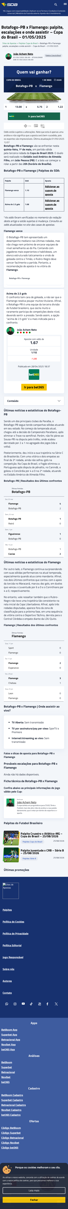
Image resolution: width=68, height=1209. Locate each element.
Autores (7, 981)
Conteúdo (12, 401)
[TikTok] (31, 1004)
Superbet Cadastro (12, 1100)
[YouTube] (23, 1004)
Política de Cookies (13, 921)
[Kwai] (40, 1004)
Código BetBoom (11, 1128)
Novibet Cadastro (11, 1110)
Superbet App (9, 1035)
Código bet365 (9, 1148)
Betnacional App (10, 1040)
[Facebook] (48, 1004)
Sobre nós (8, 969)
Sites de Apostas (9, 43)
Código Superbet (11, 1133)
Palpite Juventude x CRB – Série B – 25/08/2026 (42, 851)
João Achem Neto (23, 54)
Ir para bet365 (34, 387)
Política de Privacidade (15, 933)
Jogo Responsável (13, 957)
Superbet (6, 1067)
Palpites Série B (29, 858)
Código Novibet (10, 1143)
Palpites (7, 909)
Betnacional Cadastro (13, 1105)
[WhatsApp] (7, 1004)
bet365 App (8, 1049)
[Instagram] (15, 1004)
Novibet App (8, 1044)
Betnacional (8, 1072)
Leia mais (34, 1190)
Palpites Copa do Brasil (28, 43)
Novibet (5, 1077)
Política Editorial (12, 945)
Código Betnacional (12, 1138)
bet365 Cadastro (11, 1115)
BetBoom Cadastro (12, 1095)
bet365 (5, 1082)
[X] (56, 1004)
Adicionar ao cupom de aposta (52, 190)
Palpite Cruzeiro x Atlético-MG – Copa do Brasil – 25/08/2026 (41, 835)
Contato (7, 992)
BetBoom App (9, 1030)
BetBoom (6, 1062)
